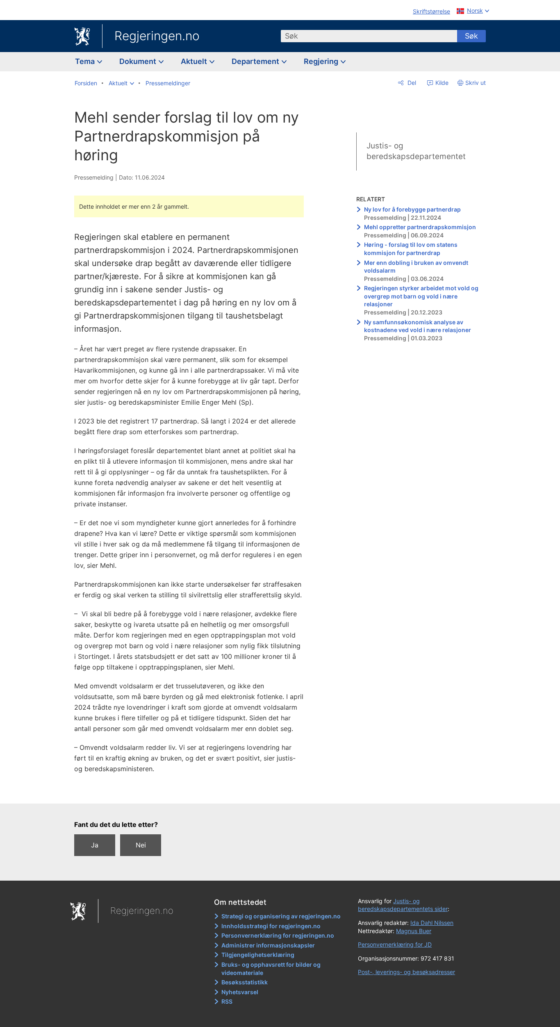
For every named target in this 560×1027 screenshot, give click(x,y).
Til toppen (193, 791)
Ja (94, 845)
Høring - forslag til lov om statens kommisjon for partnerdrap (411, 248)
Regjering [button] (322, 61)
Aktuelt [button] (195, 61)
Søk (471, 36)
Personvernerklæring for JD (395, 944)
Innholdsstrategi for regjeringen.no (271, 925)
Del (411, 82)
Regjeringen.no (157, 35)
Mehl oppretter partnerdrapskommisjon (420, 226)
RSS (226, 1001)
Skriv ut (475, 82)
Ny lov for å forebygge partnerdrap (412, 209)
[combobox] (369, 36)
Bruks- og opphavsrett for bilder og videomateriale (271, 968)
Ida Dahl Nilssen (431, 922)
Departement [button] (256, 61)
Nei (141, 845)
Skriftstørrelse (431, 11)
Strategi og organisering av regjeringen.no (281, 916)
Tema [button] (85, 61)
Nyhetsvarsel (239, 991)
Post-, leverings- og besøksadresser (406, 971)
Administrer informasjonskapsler (268, 945)
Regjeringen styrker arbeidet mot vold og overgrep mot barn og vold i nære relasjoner (421, 296)
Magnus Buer (413, 930)
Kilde (441, 82)
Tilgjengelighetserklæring (257, 954)
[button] (121, 83)
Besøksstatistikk (244, 982)
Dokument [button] (138, 61)
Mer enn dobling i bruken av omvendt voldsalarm (416, 266)
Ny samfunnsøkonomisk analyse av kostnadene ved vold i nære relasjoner (417, 326)
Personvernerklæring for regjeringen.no (277, 935)
